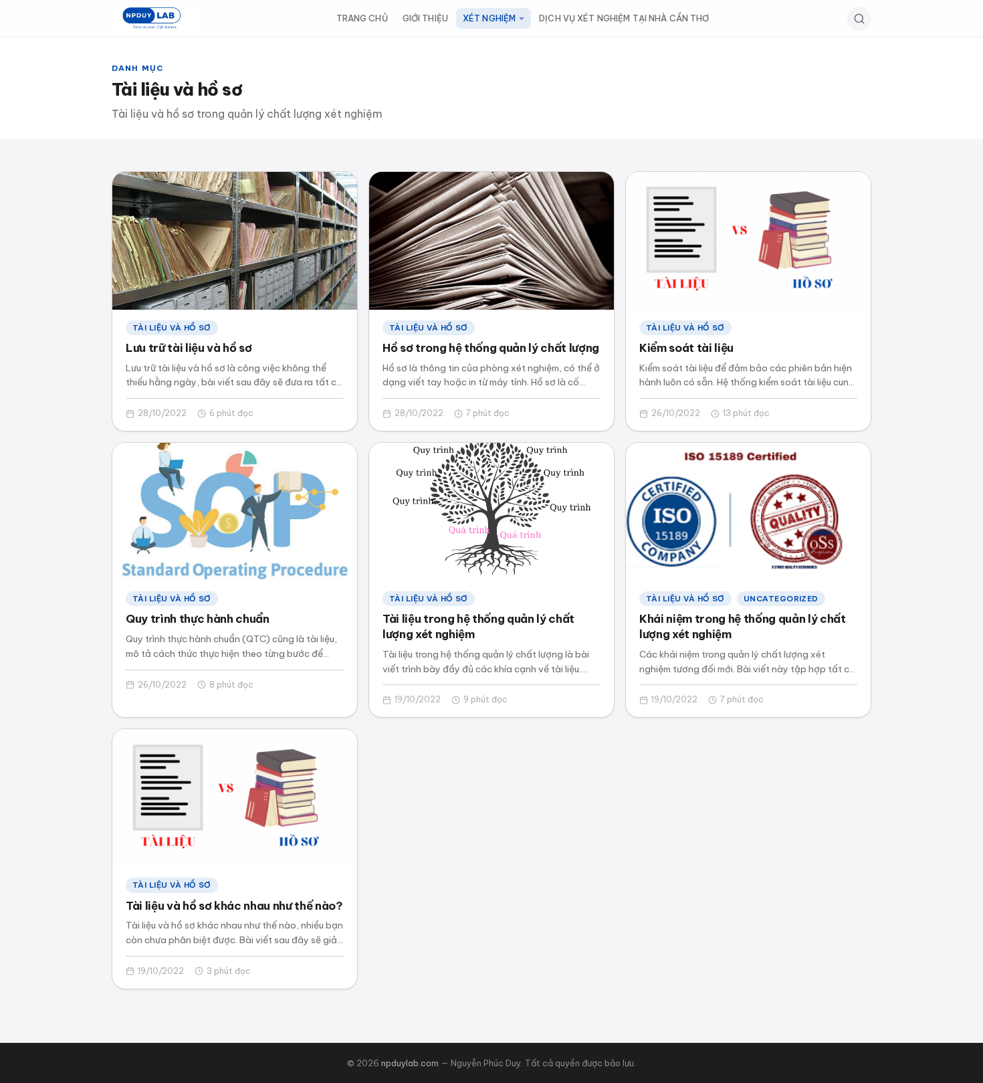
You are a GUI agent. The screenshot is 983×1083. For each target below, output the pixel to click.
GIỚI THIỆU (425, 18)
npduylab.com (410, 1063)
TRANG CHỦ (362, 18)
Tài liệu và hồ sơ (171, 327)
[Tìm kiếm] (859, 19)
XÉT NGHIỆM (489, 18)
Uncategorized (781, 598)
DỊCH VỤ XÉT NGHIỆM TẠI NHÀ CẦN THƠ (624, 18)
